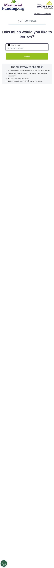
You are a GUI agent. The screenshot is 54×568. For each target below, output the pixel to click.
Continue (27, 56)
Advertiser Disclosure (42, 14)
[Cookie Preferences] (4, 563)
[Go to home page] (45, 5)
